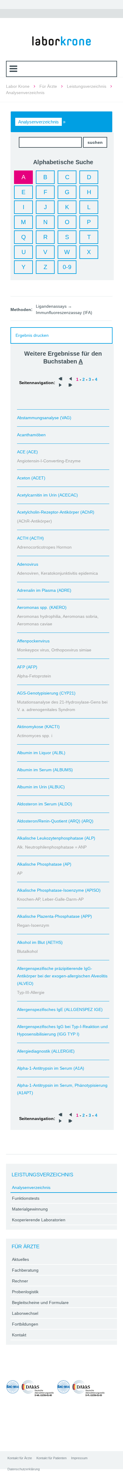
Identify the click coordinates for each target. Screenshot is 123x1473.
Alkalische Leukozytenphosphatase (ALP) (56, 838)
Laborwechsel (25, 1313)
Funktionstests (25, 1198)
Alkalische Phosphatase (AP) (44, 864)
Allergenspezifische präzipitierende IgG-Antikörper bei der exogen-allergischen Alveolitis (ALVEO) (62, 976)
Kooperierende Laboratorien (38, 1219)
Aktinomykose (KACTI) (38, 726)
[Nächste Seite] (60, 385)
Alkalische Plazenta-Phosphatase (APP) (54, 916)
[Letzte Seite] (70, 385)
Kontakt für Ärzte (19, 1458)
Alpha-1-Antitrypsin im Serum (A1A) (50, 1068)
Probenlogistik (25, 1291)
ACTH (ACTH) (30, 538)
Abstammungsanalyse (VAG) (44, 417)
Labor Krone (18, 86)
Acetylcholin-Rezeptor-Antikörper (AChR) (55, 512)
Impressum (79, 1458)
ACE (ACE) (27, 451)
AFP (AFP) (27, 667)
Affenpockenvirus (33, 641)
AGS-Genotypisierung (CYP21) (46, 693)
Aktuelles (20, 1259)
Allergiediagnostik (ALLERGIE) (46, 1051)
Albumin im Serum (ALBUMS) (45, 769)
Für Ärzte (48, 86)
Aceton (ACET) (31, 478)
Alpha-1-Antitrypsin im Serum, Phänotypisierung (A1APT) (62, 1089)
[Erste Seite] (60, 379)
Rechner (20, 1281)
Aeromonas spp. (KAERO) (42, 607)
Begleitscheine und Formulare (40, 1302)
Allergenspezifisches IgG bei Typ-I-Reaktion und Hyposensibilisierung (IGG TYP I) (62, 1030)
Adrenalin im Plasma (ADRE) (44, 590)
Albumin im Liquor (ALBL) (41, 752)
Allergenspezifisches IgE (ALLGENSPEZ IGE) (60, 1009)
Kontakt (19, 1334)
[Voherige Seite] (70, 379)
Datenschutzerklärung (23, 1469)
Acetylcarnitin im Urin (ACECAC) (47, 495)
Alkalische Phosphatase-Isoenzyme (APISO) (59, 890)
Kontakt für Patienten (51, 1458)
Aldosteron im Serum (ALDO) (44, 804)
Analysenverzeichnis (38, 121)
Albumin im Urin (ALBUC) (41, 786)
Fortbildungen (25, 1324)
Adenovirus (27, 564)
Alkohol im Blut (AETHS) (40, 942)
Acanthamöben (31, 434)
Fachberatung (25, 1270)
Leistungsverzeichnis (86, 86)
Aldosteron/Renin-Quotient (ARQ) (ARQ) (55, 821)
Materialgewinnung (30, 1209)
